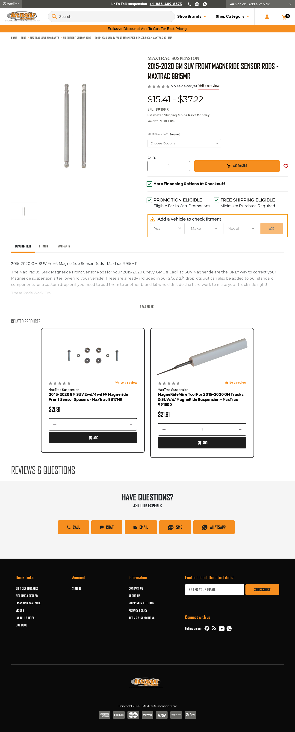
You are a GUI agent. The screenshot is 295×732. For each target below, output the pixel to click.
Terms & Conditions (142, 618)
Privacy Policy (138, 611)
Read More (147, 307)
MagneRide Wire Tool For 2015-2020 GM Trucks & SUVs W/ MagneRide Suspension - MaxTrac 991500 (200, 399)
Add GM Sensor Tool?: (164, 134)
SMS (179, 527)
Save (286, 166)
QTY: (152, 157)
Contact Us (136, 588)
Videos (20, 611)
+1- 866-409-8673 (166, 4)
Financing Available (28, 603)
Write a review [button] (208, 86)
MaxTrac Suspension (173, 58)
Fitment (44, 246)
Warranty (64, 246)
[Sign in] (267, 16)
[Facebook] (207, 628)
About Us (134, 596)
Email (143, 527)
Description (23, 246)
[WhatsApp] (229, 629)
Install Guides (25, 618)
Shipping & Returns (141, 603)
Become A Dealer (27, 596)
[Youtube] (222, 628)
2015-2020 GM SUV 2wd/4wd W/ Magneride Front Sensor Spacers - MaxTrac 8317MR (88, 397)
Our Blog (21, 625)
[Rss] (214, 628)
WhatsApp (218, 527)
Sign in (76, 588)
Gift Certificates (27, 588)
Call (76, 527)
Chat (110, 527)
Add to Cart (220, 168)
